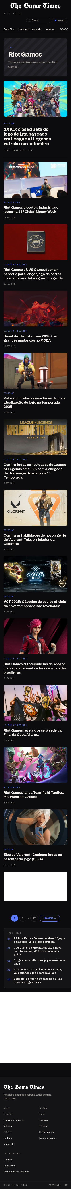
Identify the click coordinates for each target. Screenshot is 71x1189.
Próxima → (49, 918)
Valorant (51, 29)
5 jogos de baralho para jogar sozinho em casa (40, 962)
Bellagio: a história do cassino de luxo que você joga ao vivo (38, 980)
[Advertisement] (35, 886)
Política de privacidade (16, 1171)
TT (20, 13)
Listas (42, 1114)
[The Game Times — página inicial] (35, 6)
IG (9, 13)
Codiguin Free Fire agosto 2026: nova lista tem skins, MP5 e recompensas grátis (37, 951)
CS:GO (64, 29)
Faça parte (9, 1165)
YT (14, 13)
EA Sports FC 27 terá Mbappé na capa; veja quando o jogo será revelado (38, 971)
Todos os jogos (47, 1138)
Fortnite (8, 1138)
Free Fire (9, 29)
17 (34, 918)
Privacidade (54, 1185)
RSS (65, 1185)
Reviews (43, 1120)
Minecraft (8, 1144)
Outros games (46, 1132)
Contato (8, 1159)
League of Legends (29, 29)
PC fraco (43, 1126)
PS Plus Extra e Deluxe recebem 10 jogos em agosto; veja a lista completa (40, 940)
